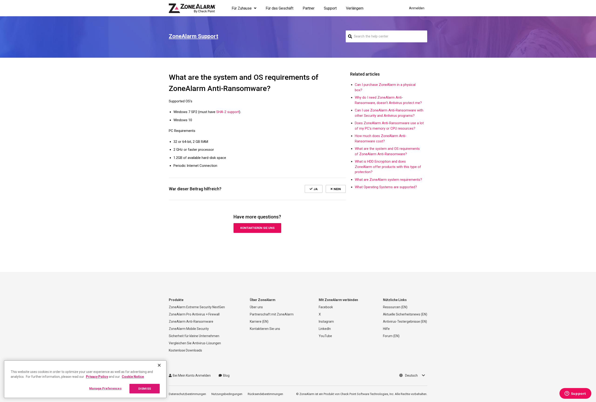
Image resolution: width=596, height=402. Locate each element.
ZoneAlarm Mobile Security (189, 329)
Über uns (256, 307)
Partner (309, 8)
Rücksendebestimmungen (265, 394)
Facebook (326, 307)
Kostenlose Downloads (185, 350)
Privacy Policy (97, 377)
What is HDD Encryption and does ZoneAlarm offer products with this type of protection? (388, 166)
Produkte (176, 300)
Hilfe (386, 329)
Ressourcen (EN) (395, 307)
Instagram (326, 321)
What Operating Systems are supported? (386, 187)
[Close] (159, 365)
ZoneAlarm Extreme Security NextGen (197, 307)
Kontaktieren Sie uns (257, 228)
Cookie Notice (133, 377)
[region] (85, 379)
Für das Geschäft (279, 8)
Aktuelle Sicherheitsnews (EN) (405, 314)
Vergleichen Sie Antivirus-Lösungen (195, 343)
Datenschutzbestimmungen (187, 394)
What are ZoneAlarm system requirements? (388, 180)
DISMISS (144, 388)
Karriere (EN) (259, 321)
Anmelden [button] (416, 8)
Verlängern (354, 8)
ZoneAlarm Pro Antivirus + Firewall (194, 314)
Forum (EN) (391, 336)
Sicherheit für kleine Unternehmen (194, 336)
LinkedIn (325, 329)
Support (330, 8)
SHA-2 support (227, 112)
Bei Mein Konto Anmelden (192, 375)
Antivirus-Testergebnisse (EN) (405, 321)
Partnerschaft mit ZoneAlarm (272, 314)
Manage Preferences (105, 388)
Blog (226, 375)
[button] (313, 189)
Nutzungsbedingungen (226, 394)
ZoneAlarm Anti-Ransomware (191, 321)
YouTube (325, 336)
